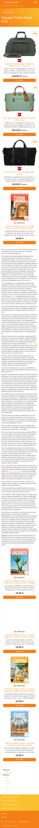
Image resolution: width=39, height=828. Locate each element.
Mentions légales (24, 821)
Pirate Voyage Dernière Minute (12, 804)
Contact (3, 817)
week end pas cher (14, 471)
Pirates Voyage (8, 12)
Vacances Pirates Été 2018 (11, 808)
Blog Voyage (9, 772)
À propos (4, 813)
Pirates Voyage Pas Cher (10, 797)
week (7, 787)
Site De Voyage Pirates (10, 801)
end (6, 777)
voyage (7, 783)
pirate (7, 780)
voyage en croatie (32, 343)
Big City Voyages (11, 2)
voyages (12, 296)
